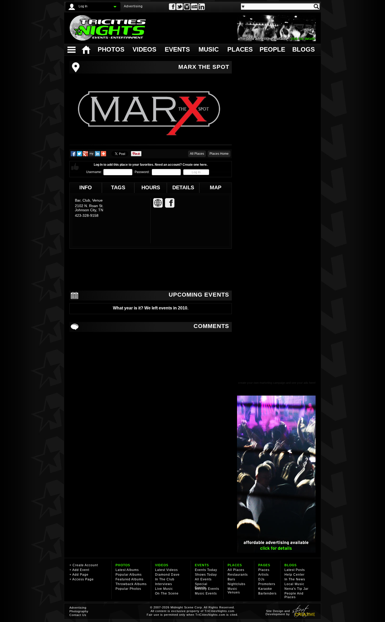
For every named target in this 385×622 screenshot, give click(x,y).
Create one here (195, 164)
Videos (144, 49)
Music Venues (234, 590)
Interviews (163, 584)
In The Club (164, 579)
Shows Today (206, 574)
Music (209, 49)
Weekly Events (207, 589)
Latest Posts (294, 570)
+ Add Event (79, 570)
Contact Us (77, 615)
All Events (203, 579)
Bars (231, 579)
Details (183, 187)
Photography (79, 611)
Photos (111, 49)
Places (239, 49)
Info (85, 187)
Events (177, 49)
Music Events (206, 593)
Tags (118, 187)
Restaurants (238, 574)
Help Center (294, 574)
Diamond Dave (167, 574)
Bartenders (267, 593)
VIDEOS (161, 565)
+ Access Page (81, 579)
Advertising (133, 6)
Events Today (206, 570)
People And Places (294, 595)
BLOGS (290, 565)
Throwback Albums (131, 584)
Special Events (201, 586)
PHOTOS (123, 565)
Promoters (266, 584)
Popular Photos (128, 589)
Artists (263, 574)
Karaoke (265, 589)
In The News (294, 579)
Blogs (303, 49)
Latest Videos (166, 570)
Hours (150, 187)
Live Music (164, 589)
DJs (261, 579)
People (272, 49)
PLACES (235, 565)
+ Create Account (83, 565)
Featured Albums (130, 579)
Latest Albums (127, 570)
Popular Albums (129, 574)
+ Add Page (79, 574)
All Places (197, 154)
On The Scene (167, 593)
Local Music (294, 584)
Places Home (219, 154)
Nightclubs (236, 584)
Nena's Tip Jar (296, 589)
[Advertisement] (150, 270)
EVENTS (202, 565)
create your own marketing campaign (261, 382)
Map (215, 187)
